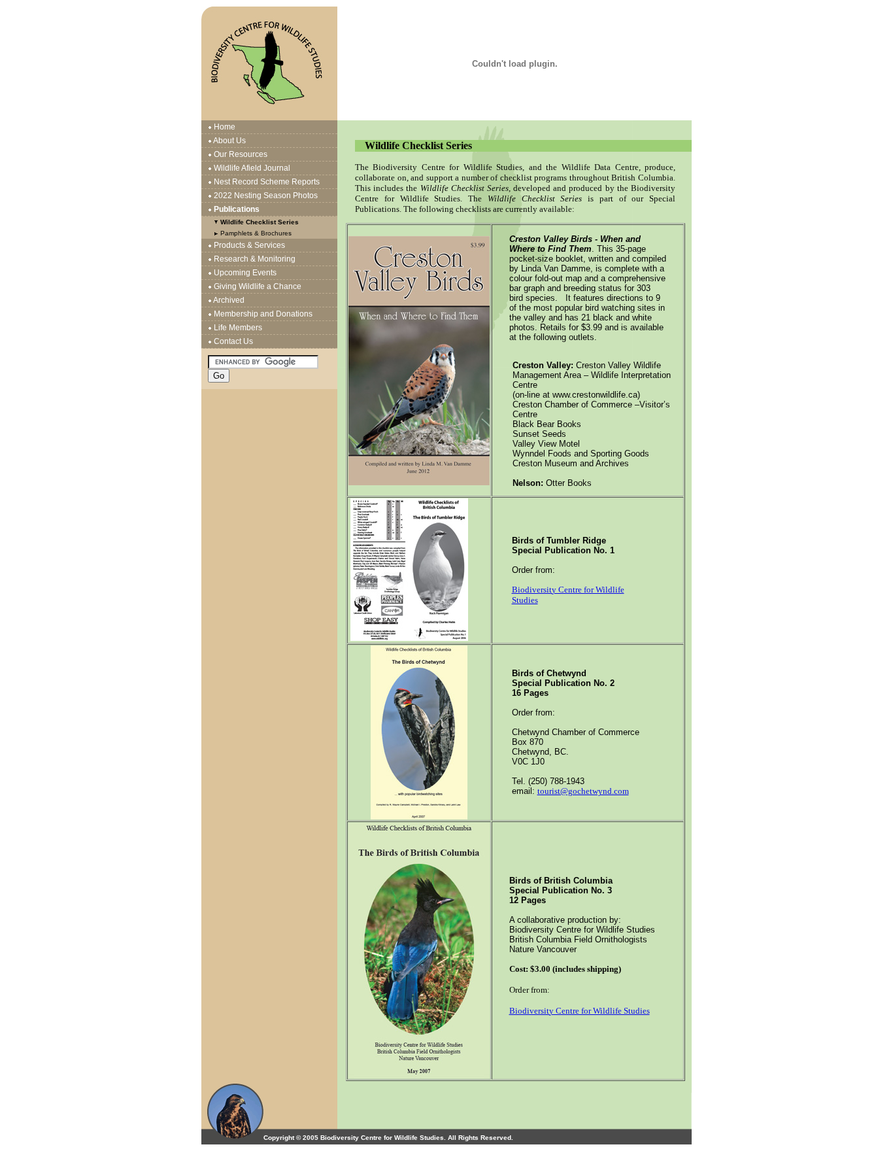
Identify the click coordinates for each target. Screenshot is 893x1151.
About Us (229, 140)
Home (224, 126)
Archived (228, 300)
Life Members (238, 327)
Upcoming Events (245, 272)
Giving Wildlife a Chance (257, 286)
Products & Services (249, 245)
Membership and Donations (263, 313)
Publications (237, 209)
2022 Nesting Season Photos (266, 195)
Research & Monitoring (254, 259)
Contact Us (233, 341)
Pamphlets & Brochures (256, 233)
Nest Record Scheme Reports (267, 181)
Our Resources (240, 154)
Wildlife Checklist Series (259, 222)
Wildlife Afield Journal (252, 168)
